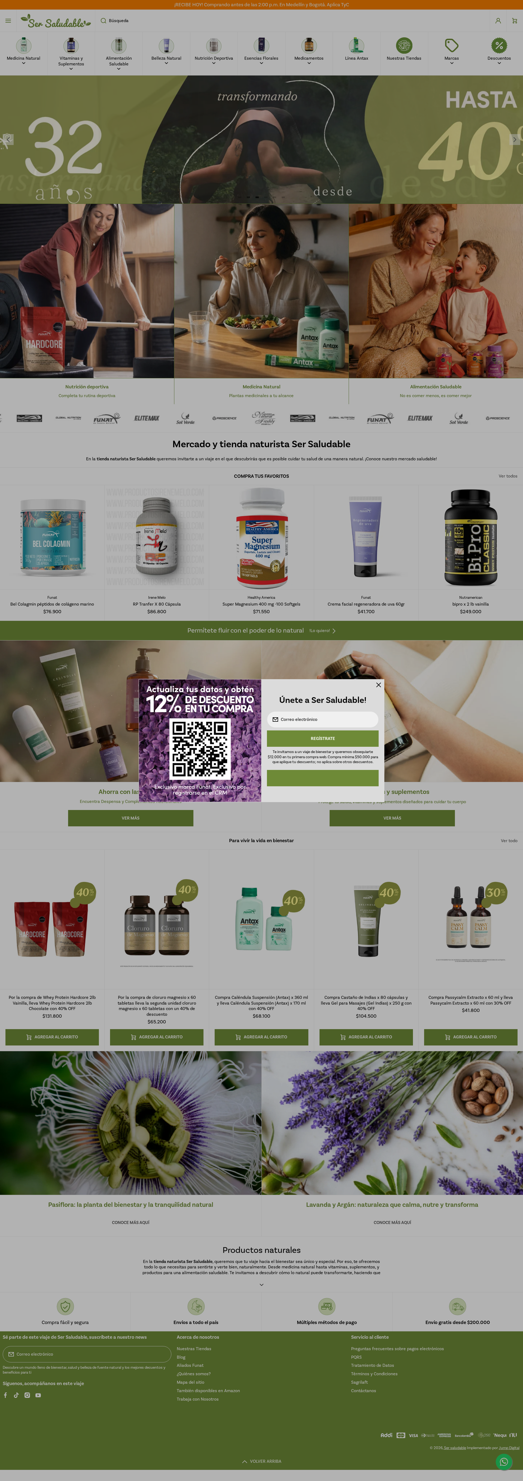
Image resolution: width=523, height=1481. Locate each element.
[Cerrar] (378, 685)
